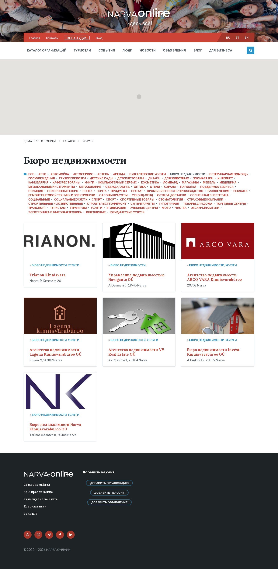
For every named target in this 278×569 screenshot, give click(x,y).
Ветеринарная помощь (228, 174)
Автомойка (59, 174)
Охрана (170, 186)
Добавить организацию (109, 483)
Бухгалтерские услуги (147, 174)
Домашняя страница (40, 141)
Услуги (87, 141)
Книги (89, 182)
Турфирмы (78, 207)
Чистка (181, 207)
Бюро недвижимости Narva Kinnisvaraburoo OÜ (55, 426)
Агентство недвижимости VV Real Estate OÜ (136, 352)
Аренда (119, 174)
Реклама (240, 191)
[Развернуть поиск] (250, 50)
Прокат (137, 191)
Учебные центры (144, 207)
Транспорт (37, 207)
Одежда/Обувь (117, 186)
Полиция (35, 191)
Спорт (97, 199)
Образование (90, 186)
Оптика (140, 186)
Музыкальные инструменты (51, 186)
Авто (42, 174)
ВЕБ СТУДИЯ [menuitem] (77, 38)
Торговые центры (231, 203)
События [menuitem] (107, 50)
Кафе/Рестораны (66, 182)
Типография (169, 203)
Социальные (39, 199)
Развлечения (218, 191)
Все (31, 174)
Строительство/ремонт (106, 203)
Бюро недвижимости (49, 265)
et (237, 37)
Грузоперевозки (72, 178)
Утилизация (116, 207)
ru (228, 37)
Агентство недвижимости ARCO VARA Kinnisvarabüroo (214, 277)
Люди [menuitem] (127, 50)
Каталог (69, 141)
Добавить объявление (109, 502)
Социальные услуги (71, 199)
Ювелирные (96, 212)
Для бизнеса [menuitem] (220, 50)
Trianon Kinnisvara (48, 275)
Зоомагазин (203, 178)
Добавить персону (109, 492)
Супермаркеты (142, 203)
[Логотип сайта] (139, 17)
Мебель (209, 182)
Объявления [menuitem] (174, 50)
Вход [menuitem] (99, 38)
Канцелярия (38, 182)
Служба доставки (171, 195)
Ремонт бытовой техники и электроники (61, 195)
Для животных (177, 178)
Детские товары (130, 178)
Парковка (188, 186)
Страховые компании (205, 199)
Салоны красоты (113, 195)
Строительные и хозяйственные (55, 203)
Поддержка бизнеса (217, 186)
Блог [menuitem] (197, 50)
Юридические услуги (127, 212)
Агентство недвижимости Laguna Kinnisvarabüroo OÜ (56, 352)
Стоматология (170, 199)
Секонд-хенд (142, 195)
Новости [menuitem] (148, 50)
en (247, 37)
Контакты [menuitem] (52, 38)
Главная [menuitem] (34, 38)
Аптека (103, 174)
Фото (166, 207)
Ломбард (170, 182)
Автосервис (83, 174)
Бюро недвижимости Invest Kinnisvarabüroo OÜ (213, 352)
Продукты (119, 191)
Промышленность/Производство (175, 191)
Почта (87, 191)
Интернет (225, 178)
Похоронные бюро (62, 191)
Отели (155, 186)
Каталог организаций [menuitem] (46, 50)
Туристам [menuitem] (82, 50)
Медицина (228, 182)
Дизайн (154, 178)
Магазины (190, 182)
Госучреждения (41, 178)
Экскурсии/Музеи (205, 207)
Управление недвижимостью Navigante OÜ (136, 277)
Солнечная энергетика (209, 195)
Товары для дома (197, 203)
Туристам (58, 207)
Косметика (150, 182)
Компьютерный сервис (117, 182)
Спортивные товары (137, 199)
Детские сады (101, 178)
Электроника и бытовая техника (55, 212)
